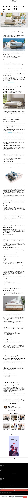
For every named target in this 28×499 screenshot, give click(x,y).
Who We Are (1, 470)
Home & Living (2, 478)
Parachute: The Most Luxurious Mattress (5, 429)
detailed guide (10, 132)
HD (3, 54)
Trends (1, 483)
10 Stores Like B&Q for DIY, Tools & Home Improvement (14, 421)
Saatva (4, 31)
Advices (1, 474)
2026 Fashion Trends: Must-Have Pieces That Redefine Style (6, 421)
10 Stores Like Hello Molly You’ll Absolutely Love (21, 429)
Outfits (1, 479)
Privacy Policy (2, 465)
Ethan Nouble (11, 406)
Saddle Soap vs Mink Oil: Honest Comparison (13, 429)
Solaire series (7, 54)
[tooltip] (10, 403)
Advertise (1, 469)
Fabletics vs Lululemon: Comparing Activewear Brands (21, 421)
